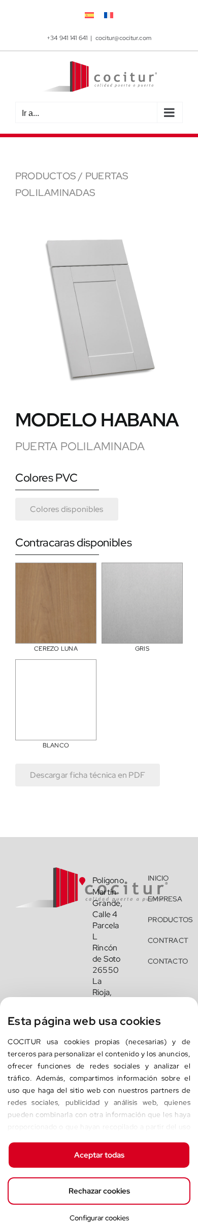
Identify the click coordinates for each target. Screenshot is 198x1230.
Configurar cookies (99, 1217)
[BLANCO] (56, 666)
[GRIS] (142, 570)
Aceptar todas (99, 1155)
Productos (45, 175)
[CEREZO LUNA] (56, 570)
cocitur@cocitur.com (123, 38)
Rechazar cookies (99, 1191)
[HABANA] (99, 230)
